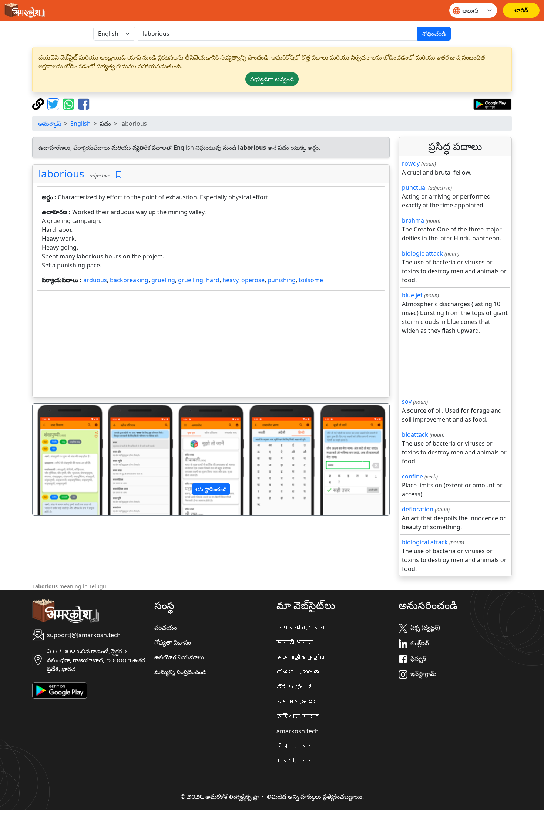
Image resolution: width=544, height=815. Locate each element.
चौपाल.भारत (294, 746)
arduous (95, 280)
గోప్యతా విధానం (172, 642)
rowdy (411, 163)
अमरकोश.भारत (300, 627)
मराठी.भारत (294, 642)
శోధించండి (434, 34)
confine (412, 476)
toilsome (311, 280)
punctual (414, 187)
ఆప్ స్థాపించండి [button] (210, 489)
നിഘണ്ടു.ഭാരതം (297, 672)
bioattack (415, 434)
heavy (230, 280)
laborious (61, 173)
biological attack (425, 542)
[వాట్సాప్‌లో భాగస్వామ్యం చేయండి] (69, 103)
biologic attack (422, 253)
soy (407, 402)
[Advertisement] (211, 345)
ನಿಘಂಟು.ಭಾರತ (294, 687)
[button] (59, 459)
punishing (282, 280)
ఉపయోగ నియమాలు (179, 657)
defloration (417, 509)
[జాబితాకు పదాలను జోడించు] (118, 175)
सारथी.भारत (294, 761)
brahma (413, 220)
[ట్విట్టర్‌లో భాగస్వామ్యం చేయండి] (54, 103)
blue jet (412, 295)
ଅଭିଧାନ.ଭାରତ (297, 701)
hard (212, 280)
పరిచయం (165, 627)
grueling (163, 280)
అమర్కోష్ (49, 123)
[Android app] (59, 690)
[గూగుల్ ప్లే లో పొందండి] (492, 103)
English (80, 123)
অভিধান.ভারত (297, 716)
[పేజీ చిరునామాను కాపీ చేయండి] (39, 103)
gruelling (190, 280)
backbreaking (129, 280)
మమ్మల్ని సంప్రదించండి (180, 672)
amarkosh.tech (297, 731)
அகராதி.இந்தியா (300, 657)
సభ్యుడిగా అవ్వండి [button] (272, 79)
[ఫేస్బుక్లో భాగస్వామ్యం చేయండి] (84, 103)
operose (253, 280)
